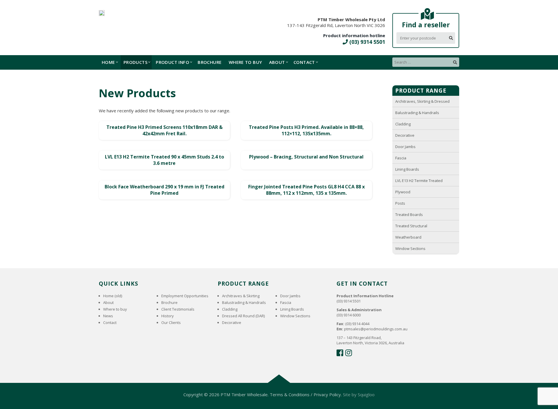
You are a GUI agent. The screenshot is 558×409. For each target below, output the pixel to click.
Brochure (209, 62)
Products (135, 62)
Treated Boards (409, 214)
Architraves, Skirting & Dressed (422, 101)
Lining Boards (407, 169)
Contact (304, 62)
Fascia (400, 158)
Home (108, 62)
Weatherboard (408, 237)
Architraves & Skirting (241, 295)
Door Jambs (405, 146)
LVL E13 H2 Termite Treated (419, 180)
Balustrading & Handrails (417, 112)
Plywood (402, 191)
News (108, 315)
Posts (400, 203)
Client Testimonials (177, 309)
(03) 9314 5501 (366, 41)
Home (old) (112, 295)
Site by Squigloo (359, 394)
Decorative (404, 135)
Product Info (172, 62)
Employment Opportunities (184, 295)
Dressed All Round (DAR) (243, 315)
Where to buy (245, 62)
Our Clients (171, 322)
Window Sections (410, 248)
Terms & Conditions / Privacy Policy (305, 394)
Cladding (403, 124)
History (167, 315)
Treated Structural (411, 225)
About (277, 62)
